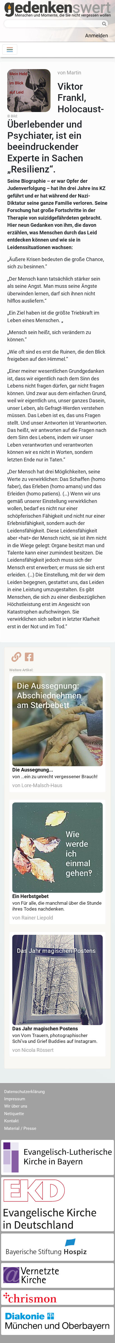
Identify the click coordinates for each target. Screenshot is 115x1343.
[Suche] (103, 24)
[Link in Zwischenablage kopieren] (16, 658)
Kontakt (11, 1120)
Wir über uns (15, 1106)
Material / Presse (20, 1128)
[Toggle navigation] (9, 49)
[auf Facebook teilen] (29, 658)
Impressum (14, 1098)
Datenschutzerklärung (24, 1091)
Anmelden (96, 35)
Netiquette (14, 1113)
